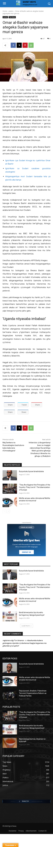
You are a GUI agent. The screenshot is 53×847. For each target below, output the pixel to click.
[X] (19, 45)
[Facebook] (13, 45)
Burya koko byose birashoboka (31, 471)
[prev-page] (4, 511)
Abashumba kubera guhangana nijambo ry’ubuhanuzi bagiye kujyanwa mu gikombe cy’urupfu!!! (24, 643)
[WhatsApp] (31, 45)
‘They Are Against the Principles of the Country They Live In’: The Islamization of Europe (34, 487)
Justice (11, 11)
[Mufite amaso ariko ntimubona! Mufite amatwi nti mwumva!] (10, 502)
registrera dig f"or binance (13, 640)
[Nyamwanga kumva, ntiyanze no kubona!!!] (10, 743)
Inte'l (5, 492)
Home (5, 11)
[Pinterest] (25, 45)
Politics (5, 479)
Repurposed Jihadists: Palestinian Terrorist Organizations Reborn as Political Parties (32, 693)
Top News (12, 17)
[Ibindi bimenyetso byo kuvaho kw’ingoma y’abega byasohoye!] (10, 616)
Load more (26, 626)
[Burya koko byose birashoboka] (10, 475)
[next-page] (8, 511)
